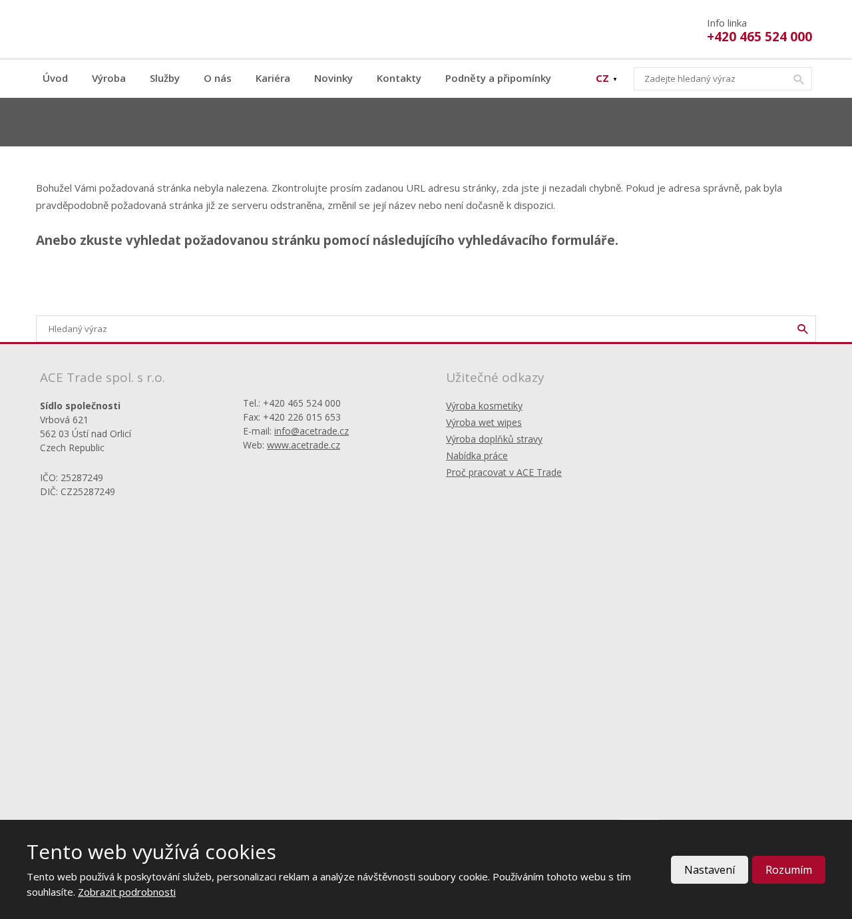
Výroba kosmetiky (484, 405)
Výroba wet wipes (484, 422)
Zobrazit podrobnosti (127, 891)
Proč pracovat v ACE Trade (504, 472)
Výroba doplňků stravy (494, 439)
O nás (218, 78)
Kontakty (399, 78)
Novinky (333, 78)
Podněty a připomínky (498, 78)
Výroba (109, 78)
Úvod (55, 78)
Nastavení (709, 869)
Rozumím (788, 869)
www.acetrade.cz (303, 445)
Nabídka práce (477, 455)
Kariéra (273, 78)
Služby (165, 78)
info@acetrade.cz (311, 431)
